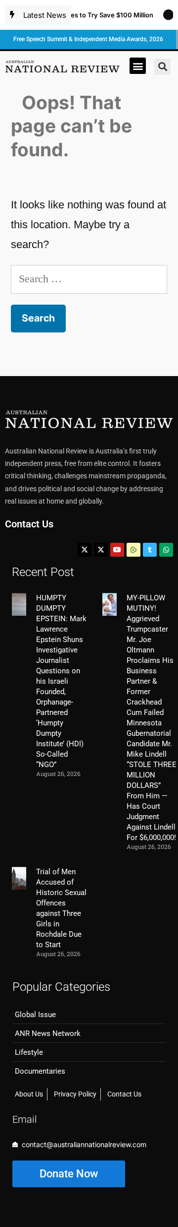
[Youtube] (117, 550)
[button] (138, 66)
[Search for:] (89, 278)
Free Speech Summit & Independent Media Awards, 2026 (88, 39)
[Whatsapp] (166, 550)
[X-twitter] (84, 550)
